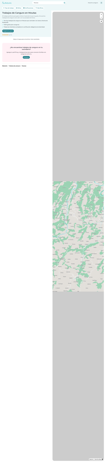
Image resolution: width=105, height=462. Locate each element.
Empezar (26, 57)
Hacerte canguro (93, 2)
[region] (78, 236)
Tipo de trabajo (9, 8)
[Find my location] (101, 21)
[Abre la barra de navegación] (101, 2)
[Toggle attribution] (102, 459)
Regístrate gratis (8, 31)
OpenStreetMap (98, 459)
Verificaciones (29, 8)
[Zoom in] (101, 14)
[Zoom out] (101, 17)
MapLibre (91, 459)
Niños (19, 8)
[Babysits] (6, 2)
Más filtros (40, 8)
